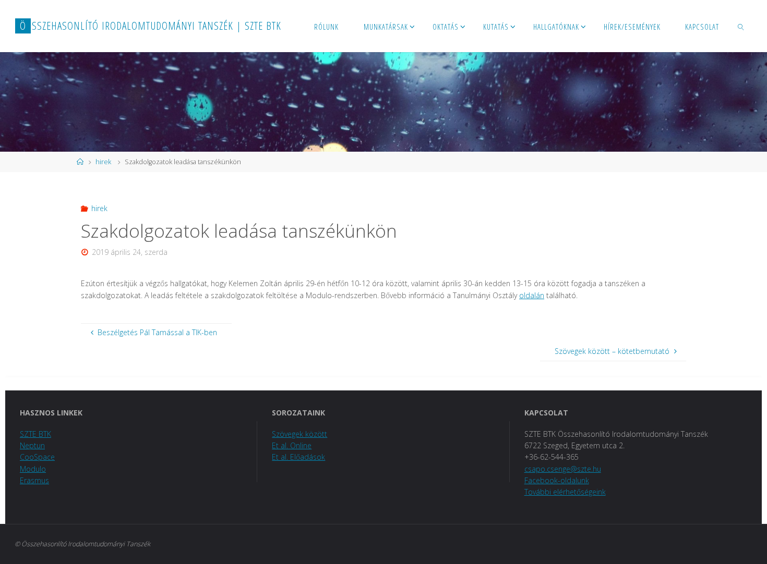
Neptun (32, 445)
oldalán (531, 295)
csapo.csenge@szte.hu (562, 469)
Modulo (33, 469)
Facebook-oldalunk (556, 480)
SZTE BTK (35, 434)
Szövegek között (299, 434)
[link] (741, 26)
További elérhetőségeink (565, 492)
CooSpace (37, 457)
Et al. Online (291, 445)
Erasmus (34, 480)
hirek (103, 161)
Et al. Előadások (298, 457)
